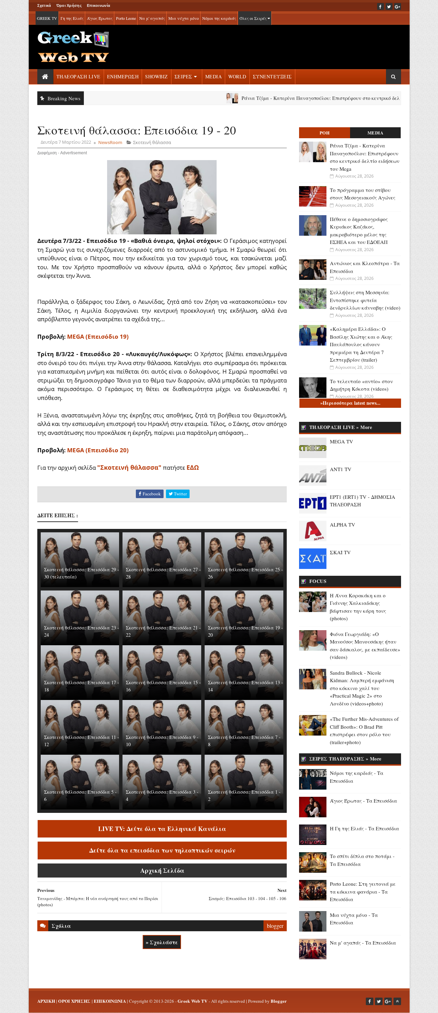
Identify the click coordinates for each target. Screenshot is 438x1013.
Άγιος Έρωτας (100, 18)
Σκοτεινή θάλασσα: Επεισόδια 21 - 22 (163, 631)
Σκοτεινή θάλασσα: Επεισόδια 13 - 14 (245, 686)
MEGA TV (341, 441)
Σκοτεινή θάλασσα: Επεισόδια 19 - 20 (245, 631)
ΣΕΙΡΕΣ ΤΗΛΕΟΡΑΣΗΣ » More (345, 758)
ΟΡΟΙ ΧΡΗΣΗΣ (74, 1001)
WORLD (237, 76)
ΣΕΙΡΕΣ (183, 76)
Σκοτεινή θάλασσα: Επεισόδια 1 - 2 (244, 795)
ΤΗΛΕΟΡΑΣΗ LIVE (78, 76)
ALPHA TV (342, 524)
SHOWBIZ (156, 76)
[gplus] (397, 6)
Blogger (279, 1001)
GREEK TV (47, 18)
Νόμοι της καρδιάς (219, 18)
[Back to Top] (397, 1001)
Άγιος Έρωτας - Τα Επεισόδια (363, 800)
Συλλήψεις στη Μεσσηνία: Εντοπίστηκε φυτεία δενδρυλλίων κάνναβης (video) (365, 300)
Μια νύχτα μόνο (183, 18)
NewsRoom (110, 142)
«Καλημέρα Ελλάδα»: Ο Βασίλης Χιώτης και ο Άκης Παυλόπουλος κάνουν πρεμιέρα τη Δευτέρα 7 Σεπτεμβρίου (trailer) (361, 344)
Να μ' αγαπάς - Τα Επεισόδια (363, 942)
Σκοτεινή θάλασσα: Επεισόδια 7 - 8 (244, 741)
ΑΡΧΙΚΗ (46, 1001)
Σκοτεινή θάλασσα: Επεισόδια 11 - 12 (81, 741)
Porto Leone (126, 18)
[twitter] (389, 6)
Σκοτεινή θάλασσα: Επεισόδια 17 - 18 (81, 686)
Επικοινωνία (98, 5)
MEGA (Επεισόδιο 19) (98, 336)
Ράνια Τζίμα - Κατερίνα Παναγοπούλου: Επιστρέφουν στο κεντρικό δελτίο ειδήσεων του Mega (316, 98)
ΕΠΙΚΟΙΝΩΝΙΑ (110, 1001)
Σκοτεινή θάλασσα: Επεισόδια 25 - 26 (245, 573)
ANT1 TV (340, 469)
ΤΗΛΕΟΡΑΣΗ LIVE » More (340, 427)
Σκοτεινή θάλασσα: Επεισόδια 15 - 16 (163, 686)
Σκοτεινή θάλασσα (152, 142)
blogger (275, 925)
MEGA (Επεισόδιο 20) (98, 450)
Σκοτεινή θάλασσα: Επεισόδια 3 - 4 (162, 795)
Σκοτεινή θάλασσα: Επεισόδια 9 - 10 (162, 741)
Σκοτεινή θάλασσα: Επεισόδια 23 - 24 (81, 631)
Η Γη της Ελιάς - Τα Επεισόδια (364, 828)
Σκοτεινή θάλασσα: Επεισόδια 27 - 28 (163, 573)
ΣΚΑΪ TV (340, 552)
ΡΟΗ (325, 132)
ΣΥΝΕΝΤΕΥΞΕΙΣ (272, 76)
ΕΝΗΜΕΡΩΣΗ (123, 76)
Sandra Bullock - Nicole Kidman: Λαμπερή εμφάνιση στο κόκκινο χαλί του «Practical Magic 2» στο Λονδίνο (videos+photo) (362, 688)
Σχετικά (44, 5)
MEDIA (213, 76)
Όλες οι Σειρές (254, 18)
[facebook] (380, 6)
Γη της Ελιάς (72, 18)
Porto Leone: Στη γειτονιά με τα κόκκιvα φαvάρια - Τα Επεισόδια (363, 891)
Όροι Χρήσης (69, 5)
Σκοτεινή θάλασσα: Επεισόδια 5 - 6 (80, 795)
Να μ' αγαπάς (152, 18)
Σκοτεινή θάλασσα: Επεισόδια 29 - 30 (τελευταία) (81, 573)
